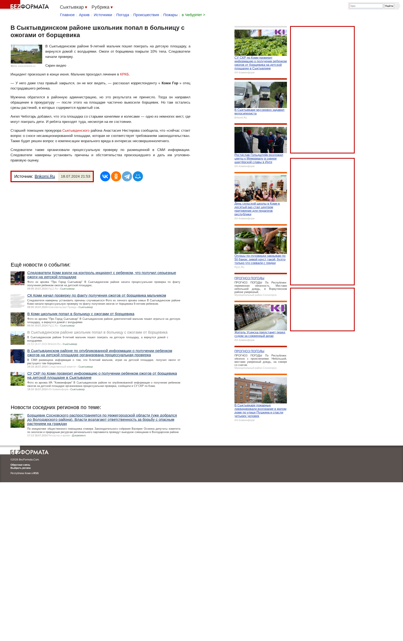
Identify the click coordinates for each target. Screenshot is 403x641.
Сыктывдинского (75, 131)
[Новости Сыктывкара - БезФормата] (25, 5)
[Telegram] (127, 176)
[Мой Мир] (138, 176)
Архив (84, 15)
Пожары (170, 15)
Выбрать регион (20, 468)
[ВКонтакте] (105, 176)
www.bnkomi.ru (26, 66)
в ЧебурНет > (193, 15)
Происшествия (146, 15)
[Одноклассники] (116, 176)
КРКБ (124, 74)
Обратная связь (20, 464)
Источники (103, 15)
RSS (36, 473)
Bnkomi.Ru (45, 176)
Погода (122, 15)
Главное (67, 15)
